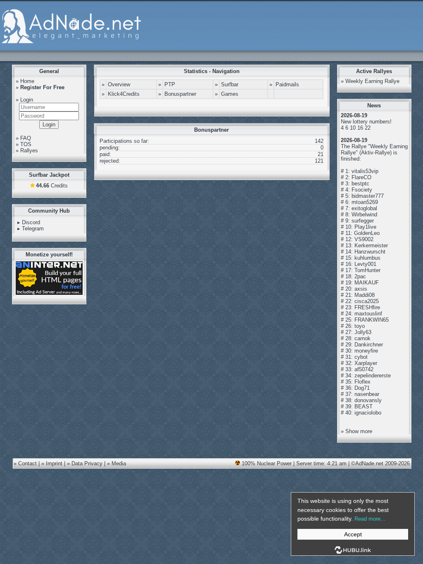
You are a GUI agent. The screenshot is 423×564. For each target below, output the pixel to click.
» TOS (23, 144)
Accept (353, 534)
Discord (31, 222)
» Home (25, 81)
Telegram (33, 228)
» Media (116, 463)
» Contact (25, 463)
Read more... (369, 519)
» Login (24, 100)
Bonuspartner (180, 94)
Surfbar (229, 84)
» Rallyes (27, 150)
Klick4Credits (124, 94)
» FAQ (23, 138)
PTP (169, 84)
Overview (119, 84)
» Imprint (51, 463)
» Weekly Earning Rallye (370, 81)
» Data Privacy (84, 463)
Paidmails (287, 84)
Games (229, 94)
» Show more (356, 431)
